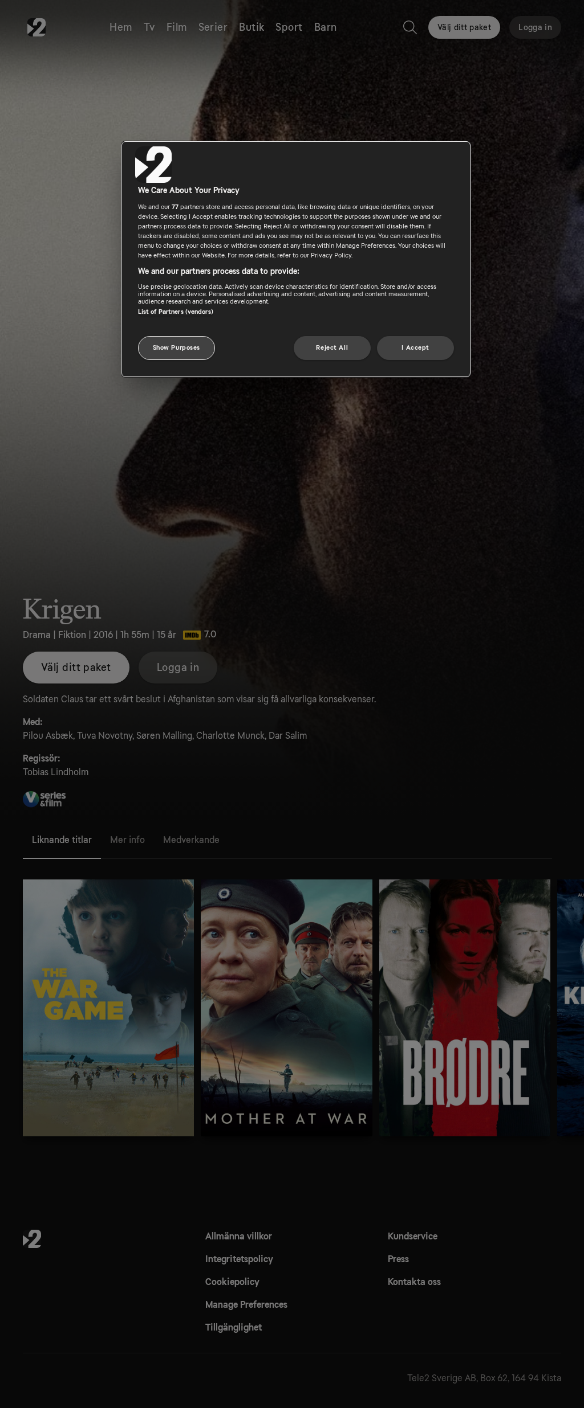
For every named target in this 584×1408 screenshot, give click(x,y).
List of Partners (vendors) (175, 312)
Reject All (332, 347)
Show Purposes (176, 347)
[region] (296, 259)
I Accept (415, 347)
